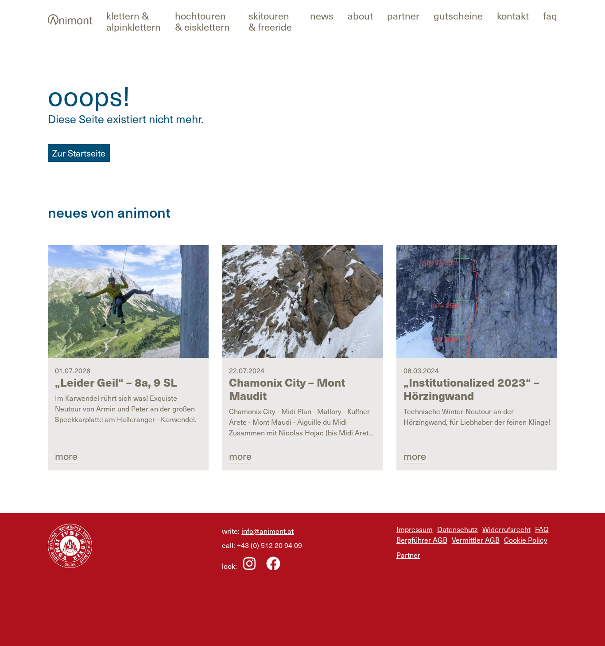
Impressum (414, 529)
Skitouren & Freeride (270, 21)
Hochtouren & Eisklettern (202, 21)
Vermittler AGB (476, 539)
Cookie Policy (525, 539)
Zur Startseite (78, 153)
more (66, 455)
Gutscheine (458, 15)
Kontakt (513, 15)
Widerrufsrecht (506, 529)
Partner (403, 15)
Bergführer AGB (421, 539)
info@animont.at (267, 530)
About (360, 15)
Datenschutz (457, 529)
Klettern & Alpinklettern (133, 21)
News (322, 15)
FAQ (550, 15)
